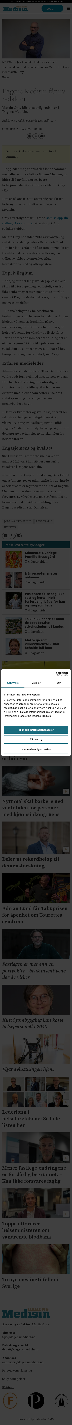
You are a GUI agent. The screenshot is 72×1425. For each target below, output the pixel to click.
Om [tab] (59, 682)
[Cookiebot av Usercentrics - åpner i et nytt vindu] (53, 674)
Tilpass (34, 739)
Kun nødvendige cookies (36, 749)
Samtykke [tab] (13, 682)
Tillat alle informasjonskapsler (36, 729)
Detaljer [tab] (36, 682)
